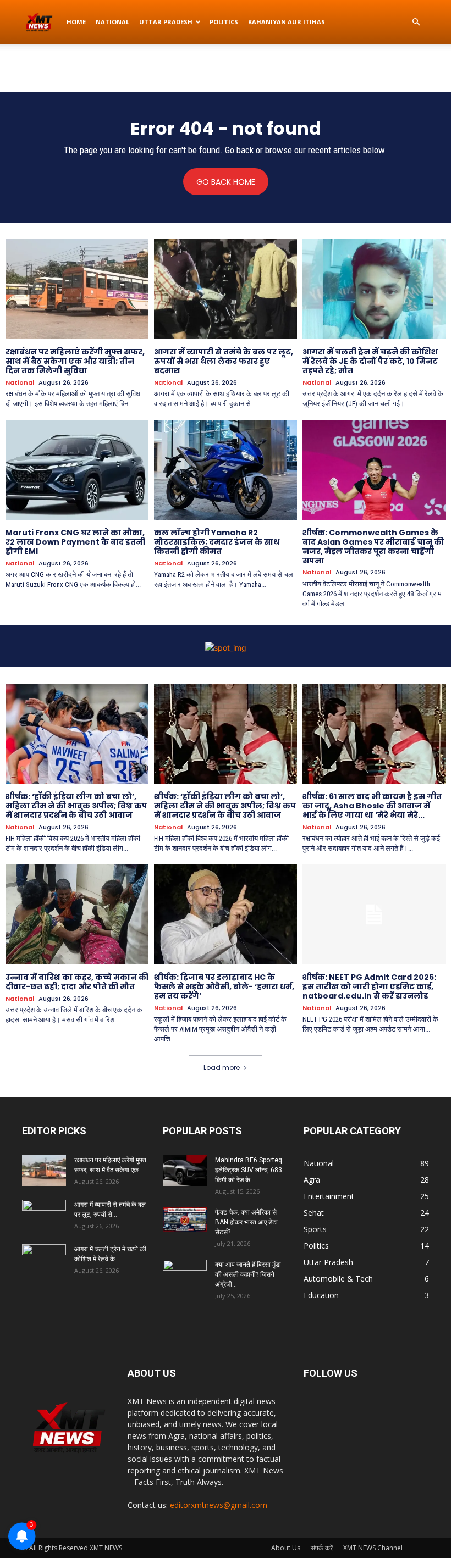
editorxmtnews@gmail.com (218, 1505)
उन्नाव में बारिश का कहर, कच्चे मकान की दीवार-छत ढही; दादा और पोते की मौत (77, 982)
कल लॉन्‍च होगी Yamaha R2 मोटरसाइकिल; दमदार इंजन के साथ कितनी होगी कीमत (216, 542)
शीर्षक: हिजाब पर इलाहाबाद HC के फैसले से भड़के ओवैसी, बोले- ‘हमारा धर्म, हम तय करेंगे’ (224, 986)
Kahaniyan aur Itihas (286, 22)
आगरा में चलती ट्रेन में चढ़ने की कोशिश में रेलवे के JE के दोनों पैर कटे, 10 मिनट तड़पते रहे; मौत (370, 361)
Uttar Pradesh (166, 22)
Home (76, 22)
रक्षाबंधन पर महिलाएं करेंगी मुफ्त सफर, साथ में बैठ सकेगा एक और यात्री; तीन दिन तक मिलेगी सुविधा (75, 361)
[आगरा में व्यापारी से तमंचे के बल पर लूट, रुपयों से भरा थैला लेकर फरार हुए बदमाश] (225, 289)
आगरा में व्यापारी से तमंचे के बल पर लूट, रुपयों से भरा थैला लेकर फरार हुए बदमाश (223, 361)
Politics (224, 22)
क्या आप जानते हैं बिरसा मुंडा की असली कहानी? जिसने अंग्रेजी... (248, 1274)
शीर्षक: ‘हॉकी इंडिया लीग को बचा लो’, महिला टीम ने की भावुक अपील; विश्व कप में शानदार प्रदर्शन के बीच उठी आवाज (76, 805)
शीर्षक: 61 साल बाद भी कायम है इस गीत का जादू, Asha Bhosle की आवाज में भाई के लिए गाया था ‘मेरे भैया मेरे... (372, 805)
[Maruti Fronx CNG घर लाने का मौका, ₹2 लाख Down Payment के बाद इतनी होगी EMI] (77, 470)
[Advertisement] (225, 68)
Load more (222, 1067)
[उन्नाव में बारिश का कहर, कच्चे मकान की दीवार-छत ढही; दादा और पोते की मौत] (77, 914)
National (112, 22)
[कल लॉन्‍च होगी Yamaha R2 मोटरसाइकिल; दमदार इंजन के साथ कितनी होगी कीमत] (225, 470)
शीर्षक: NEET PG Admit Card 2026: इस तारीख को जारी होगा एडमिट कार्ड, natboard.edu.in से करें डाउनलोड (369, 986)
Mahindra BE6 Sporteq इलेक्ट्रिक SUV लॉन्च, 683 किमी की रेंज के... (248, 1170)
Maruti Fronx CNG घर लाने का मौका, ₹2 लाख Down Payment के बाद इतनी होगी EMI (75, 542)
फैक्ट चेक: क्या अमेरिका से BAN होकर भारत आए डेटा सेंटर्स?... (246, 1222)
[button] (416, 22)
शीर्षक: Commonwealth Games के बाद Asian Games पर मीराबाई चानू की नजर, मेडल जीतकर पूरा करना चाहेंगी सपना (373, 546)
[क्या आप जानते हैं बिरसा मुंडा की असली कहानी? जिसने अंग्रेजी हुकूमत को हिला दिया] (185, 1275)
